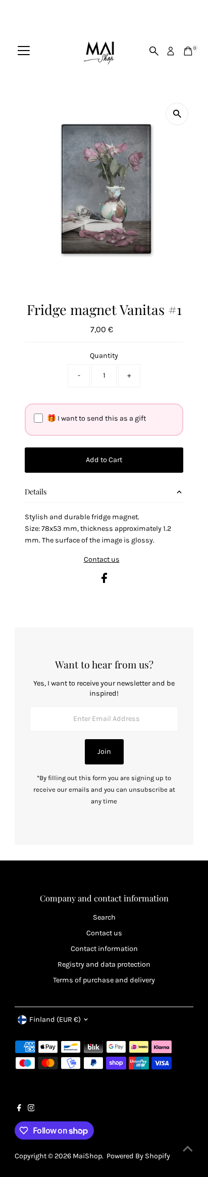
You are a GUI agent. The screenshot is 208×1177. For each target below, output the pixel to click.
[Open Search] (154, 51)
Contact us (102, 559)
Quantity (104, 355)
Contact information (104, 948)
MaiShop (87, 1156)
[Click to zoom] (177, 114)
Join (104, 751)
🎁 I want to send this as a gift (96, 418)
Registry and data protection (104, 964)
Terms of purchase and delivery (104, 980)
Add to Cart (104, 460)
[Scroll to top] (188, 1149)
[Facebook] (19, 1109)
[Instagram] (31, 1109)
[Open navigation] (24, 51)
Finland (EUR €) (55, 1019)
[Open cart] (188, 51)
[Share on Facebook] (104, 580)
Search (104, 917)
